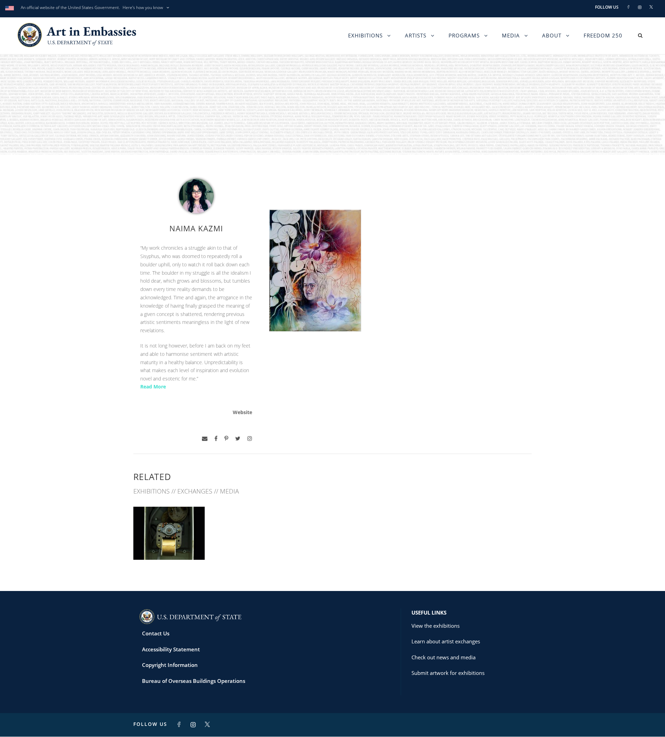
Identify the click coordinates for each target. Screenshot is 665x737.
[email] (204, 438)
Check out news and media (443, 657)
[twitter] (237, 438)
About (551, 35)
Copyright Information (170, 664)
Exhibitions (365, 35)
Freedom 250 (603, 35)
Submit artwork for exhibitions (448, 672)
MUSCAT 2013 (169, 544)
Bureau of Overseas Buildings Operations (193, 680)
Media (511, 35)
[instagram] (249, 438)
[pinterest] (226, 438)
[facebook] (216, 438)
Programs (464, 35)
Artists (415, 35)
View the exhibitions (435, 625)
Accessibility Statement (171, 649)
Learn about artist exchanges (445, 641)
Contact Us (155, 633)
